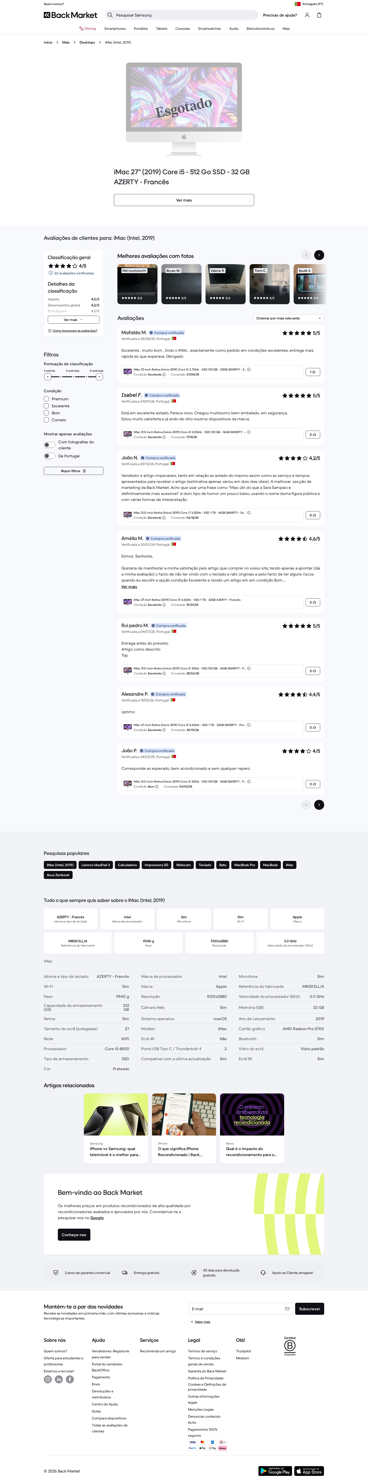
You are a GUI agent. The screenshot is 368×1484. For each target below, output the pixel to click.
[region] (220, 285)
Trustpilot (243, 1351)
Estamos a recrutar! (59, 1371)
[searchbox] (185, 15)
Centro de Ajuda (105, 1404)
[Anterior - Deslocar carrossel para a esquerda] (306, 255)
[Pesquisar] (110, 15)
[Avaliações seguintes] (319, 805)
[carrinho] (319, 15)
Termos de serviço (202, 1351)
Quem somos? (55, 1351)
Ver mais (129, 586)
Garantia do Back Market (207, 1371)
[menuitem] (115, 28)
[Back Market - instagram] (48, 1379)
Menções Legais (201, 1409)
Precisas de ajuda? (280, 15)
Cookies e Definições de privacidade (207, 1387)
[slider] (47, 376)
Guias (96, 1411)
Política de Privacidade (206, 1378)
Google (97, 1217)
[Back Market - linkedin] (59, 1379)
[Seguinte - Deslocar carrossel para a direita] (319, 255)
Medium (242, 1358)
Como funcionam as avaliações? (75, 330)
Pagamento (101, 1377)
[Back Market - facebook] (70, 1379)
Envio (96, 1384)
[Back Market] (70, 15)
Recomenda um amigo (158, 1351)
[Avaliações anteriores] (306, 805)
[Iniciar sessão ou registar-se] (307, 15)
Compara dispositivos (109, 1418)
